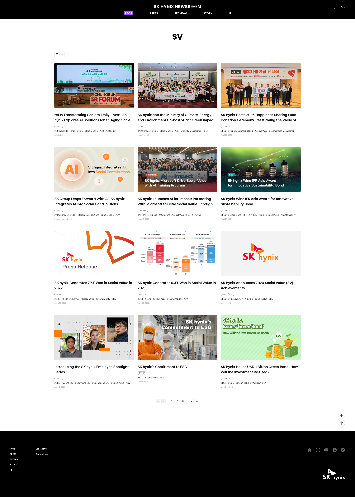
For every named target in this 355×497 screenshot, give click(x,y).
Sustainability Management (189, 131)
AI (140, 215)
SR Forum (111, 131)
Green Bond (235, 215)
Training (197, 215)
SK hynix (75, 299)
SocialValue (261, 299)
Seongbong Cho (102, 383)
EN (341, 7)
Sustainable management (283, 131)
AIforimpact (145, 131)
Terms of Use (42, 454)
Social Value (92, 131)
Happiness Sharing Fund (241, 131)
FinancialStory (236, 299)
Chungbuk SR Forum (66, 131)
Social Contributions (89, 215)
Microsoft (165, 215)
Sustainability (289, 215)
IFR (245, 215)
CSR (74, 215)
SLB (262, 215)
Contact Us (41, 449)
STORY (207, 13)
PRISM (253, 215)
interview (256, 383)
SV (207, 131)
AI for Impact (62, 215)
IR (230, 13)
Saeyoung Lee (84, 383)
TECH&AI (181, 13)
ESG (81, 131)
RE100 (249, 299)
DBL (58, 299)
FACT (128, 13)
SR (102, 131)
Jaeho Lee (68, 383)
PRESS (154, 13)
